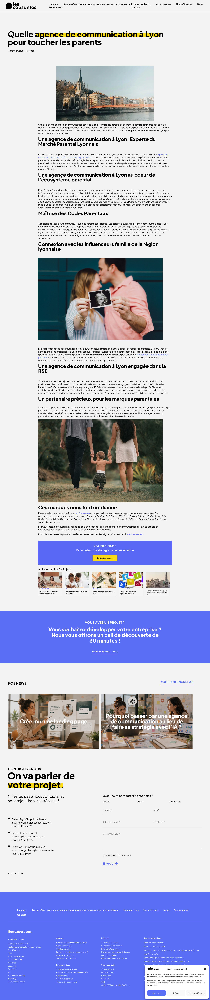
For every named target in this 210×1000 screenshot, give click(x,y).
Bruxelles (175, 801)
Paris (107, 801)
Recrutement (55, 7)
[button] (205, 969)
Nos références (184, 4)
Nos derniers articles (152, 938)
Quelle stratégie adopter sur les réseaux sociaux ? (163, 957)
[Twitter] (15, 873)
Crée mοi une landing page (154, 946)
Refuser (176, 993)
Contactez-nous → (105, 558)
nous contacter (134, 534)
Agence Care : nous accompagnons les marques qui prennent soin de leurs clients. (106, 4)
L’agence (53, 4)
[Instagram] (12, 873)
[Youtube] (22, 873)
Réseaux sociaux (63, 965)
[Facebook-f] (19, 873)
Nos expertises (163, 4)
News (200, 4)
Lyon (140, 801)
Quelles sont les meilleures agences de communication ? (166, 961)
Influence (105, 938)
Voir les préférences (196, 993)
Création (59, 938)
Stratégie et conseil (16, 939)
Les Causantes (82, 513)
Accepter (156, 993)
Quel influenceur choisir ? (154, 942)
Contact (135, 7)
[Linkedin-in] (8, 873)
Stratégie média (107, 965)
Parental (30, 50)
